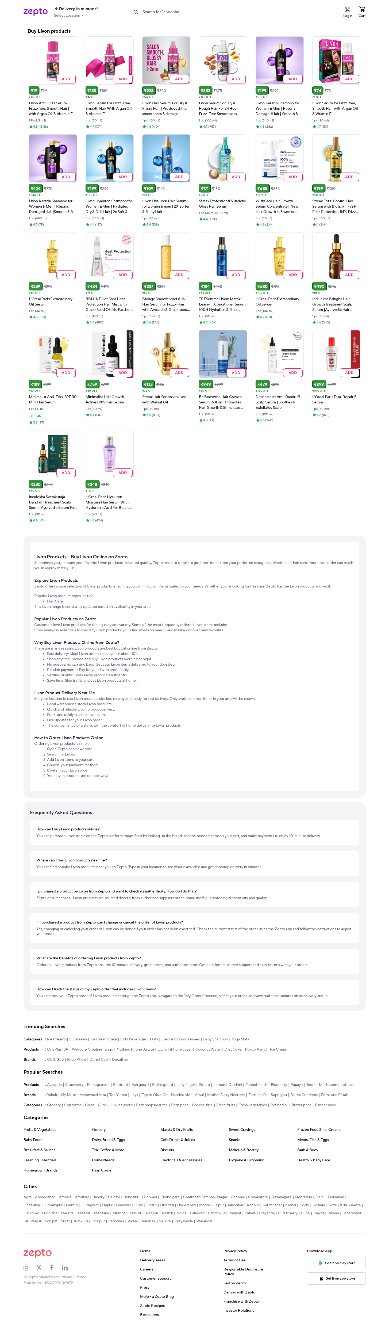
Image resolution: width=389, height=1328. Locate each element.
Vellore (165, 1221)
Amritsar (82, 1197)
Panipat (235, 1213)
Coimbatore (258, 1197)
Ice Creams (56, 1039)
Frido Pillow (76, 1059)
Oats (154, 1039)
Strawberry (74, 1084)
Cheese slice (202, 1105)
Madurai (67, 1213)
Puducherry (288, 1213)
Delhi (319, 1197)
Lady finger (185, 1084)
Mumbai (119, 1213)
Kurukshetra (350, 1205)
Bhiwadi (150, 1197)
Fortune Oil (257, 1095)
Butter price (301, 1105)
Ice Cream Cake (103, 1039)
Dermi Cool (99, 1059)
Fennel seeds (256, 1084)
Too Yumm (118, 1095)
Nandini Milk (181, 1095)
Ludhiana (49, 1213)
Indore (204, 1205)
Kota (333, 1205)
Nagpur (152, 1213)
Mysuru (136, 1213)
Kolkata (319, 1205)
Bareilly (99, 1197)
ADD (65, 79)
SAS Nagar (32, 1221)
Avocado (54, 1084)
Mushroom (328, 1084)
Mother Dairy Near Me (226, 1095)
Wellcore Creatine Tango (92, 1049)
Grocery (54, 1105)
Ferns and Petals (334, 1095)
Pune (305, 1213)
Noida (181, 1213)
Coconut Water (208, 1049)
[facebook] (55, 1267)
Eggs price (179, 1105)
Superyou (279, 1095)
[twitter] (42, 1267)
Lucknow (31, 1213)
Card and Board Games (180, 1039)
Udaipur (98, 1221)
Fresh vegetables (252, 1105)
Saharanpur (351, 1213)
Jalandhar (235, 1205)
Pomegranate (98, 1084)
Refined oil (279, 1105)
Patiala (250, 1213)
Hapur (107, 1205)
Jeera (310, 1084)
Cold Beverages (133, 1039)
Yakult (52, 1095)
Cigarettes (73, 1105)
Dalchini (235, 1084)
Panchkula (216, 1213)
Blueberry (279, 1084)
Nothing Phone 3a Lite (135, 1049)
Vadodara (116, 1221)
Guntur (72, 1205)
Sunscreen (78, 1039)
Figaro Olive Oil (154, 1095)
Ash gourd (140, 1084)
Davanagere (281, 1197)
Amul (199, 1095)
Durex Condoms (304, 1095)
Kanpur (253, 1205)
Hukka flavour (121, 1105)
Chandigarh (170, 1197)
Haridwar (123, 1205)
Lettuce (347, 1084)
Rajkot (318, 1213)
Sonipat (51, 1221)
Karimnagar (272, 1205)
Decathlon (120, 1059)
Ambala (65, 1197)
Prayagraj (267, 1213)
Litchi (162, 1049)
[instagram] (30, 1267)
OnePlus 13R (57, 1049)
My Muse (68, 1095)
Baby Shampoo (215, 1039)
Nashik (167, 1213)
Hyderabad (186, 1205)
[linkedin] (68, 1267)
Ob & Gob (55, 1059)
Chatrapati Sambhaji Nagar (205, 1197)
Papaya (297, 1084)
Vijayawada (183, 1221)
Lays (134, 1095)
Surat (65, 1221)
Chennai (238, 1197)
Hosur (152, 1205)
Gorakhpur (54, 1205)
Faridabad (336, 1197)
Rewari (333, 1213)
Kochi (304, 1205)
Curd (102, 1105)
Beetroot (120, 1084)
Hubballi (167, 1205)
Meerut (84, 1213)
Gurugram (90, 1205)
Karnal (290, 1205)
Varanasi (149, 1221)
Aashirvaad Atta (93, 1095)
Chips (89, 1105)
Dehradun (303, 1197)
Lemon (219, 1084)
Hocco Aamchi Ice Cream (266, 1049)
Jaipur (219, 1205)
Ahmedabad (45, 1197)
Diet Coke (233, 1049)
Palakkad (197, 1213)
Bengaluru (132, 1197)
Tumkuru (80, 1221)
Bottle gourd (162, 1084)
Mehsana (101, 1213)
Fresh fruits (225, 1105)
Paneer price (325, 1105)
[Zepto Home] (36, 12)
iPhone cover (181, 1049)
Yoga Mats (240, 1039)
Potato (204, 1084)
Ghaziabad (32, 1205)
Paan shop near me (152, 1105)
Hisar (138, 1205)
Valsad (133, 1221)
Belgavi (114, 1197)
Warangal (204, 1221)
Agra (28, 1197)
